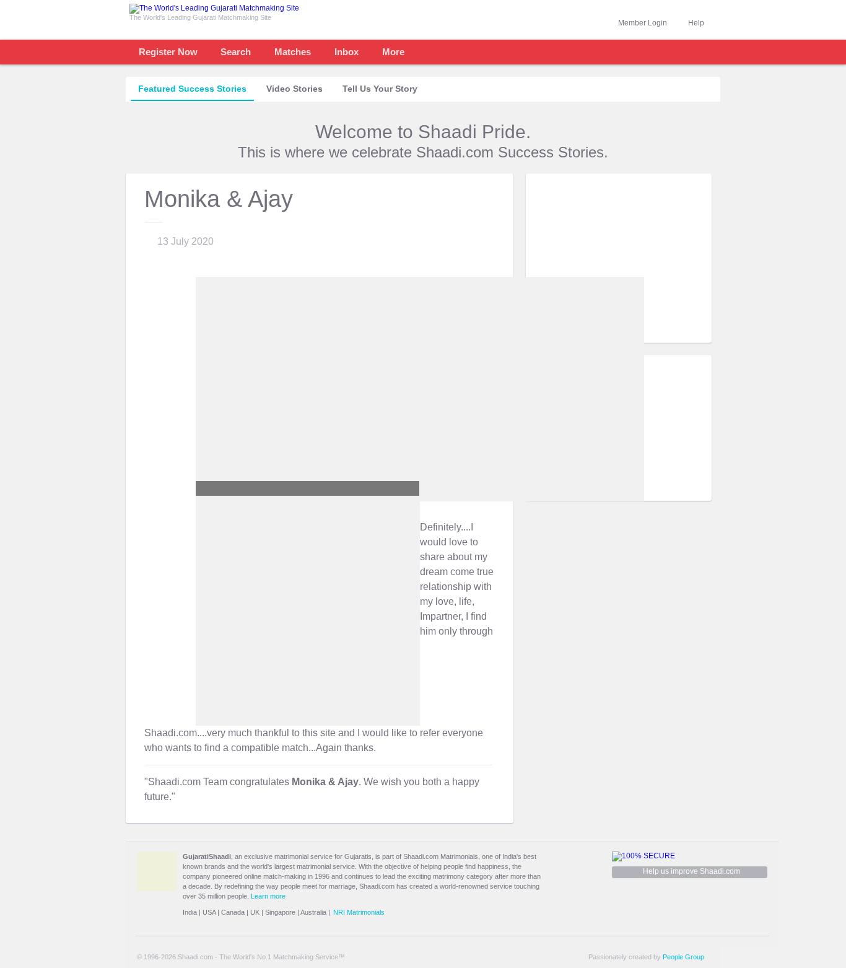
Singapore (280, 912)
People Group (683, 957)
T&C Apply (689, 333)
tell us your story (379, 89)
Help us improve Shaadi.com (691, 871)
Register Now (168, 51)
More (393, 51)
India (190, 912)
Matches (292, 51)
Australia (313, 912)
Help (696, 23)
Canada (233, 912)
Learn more (268, 896)
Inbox (346, 51)
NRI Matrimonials (359, 912)
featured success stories (192, 89)
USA (209, 912)
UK (254, 912)
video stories (294, 89)
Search (235, 51)
